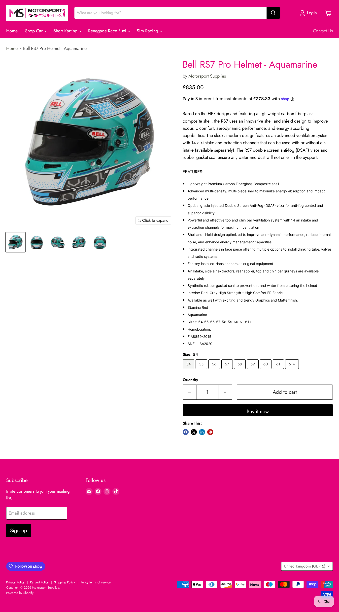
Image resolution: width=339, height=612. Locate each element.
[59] (253, 370)
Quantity (190, 380)
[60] (266, 370)
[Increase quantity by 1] (225, 392)
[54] (189, 370)
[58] (240, 370)
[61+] (292, 370)
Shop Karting (66, 31)
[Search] (273, 13)
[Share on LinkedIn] (202, 432)
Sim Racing (148, 31)
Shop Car (34, 31)
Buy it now (258, 411)
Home (12, 31)
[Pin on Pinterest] (210, 432)
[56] (214, 370)
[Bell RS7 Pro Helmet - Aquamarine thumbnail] (15, 242)
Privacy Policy (15, 582)
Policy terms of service (95, 582)
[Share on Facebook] (186, 432)
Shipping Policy (64, 582)
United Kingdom (304, 566)
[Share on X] (194, 432)
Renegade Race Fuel (107, 31)
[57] (227, 370)
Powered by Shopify (20, 592)
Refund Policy (39, 582)
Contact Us (323, 31)
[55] (202, 370)
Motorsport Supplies (207, 76)
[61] (279, 370)
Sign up (18, 530)
